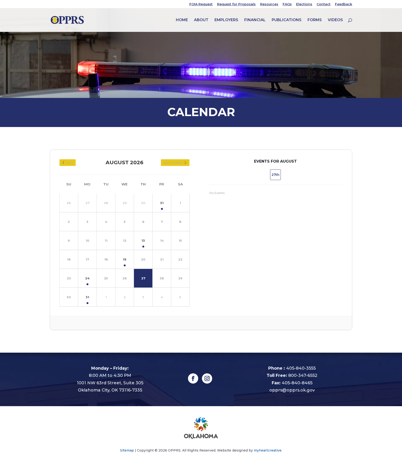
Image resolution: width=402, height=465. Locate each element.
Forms (315, 20)
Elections (304, 4)
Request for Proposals (236, 4)
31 (162, 203)
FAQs (287, 4)
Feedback (343, 4)
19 (124, 259)
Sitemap (127, 450)
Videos (335, 20)
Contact (324, 4)
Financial (255, 20)
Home (182, 20)
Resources (269, 4)
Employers (226, 20)
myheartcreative (267, 450)
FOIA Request (201, 4)
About (201, 20)
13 (143, 240)
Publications (287, 20)
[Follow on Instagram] (207, 378)
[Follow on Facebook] (193, 378)
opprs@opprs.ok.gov (292, 390)
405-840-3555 (301, 368)
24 (87, 278)
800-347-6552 (302, 375)
